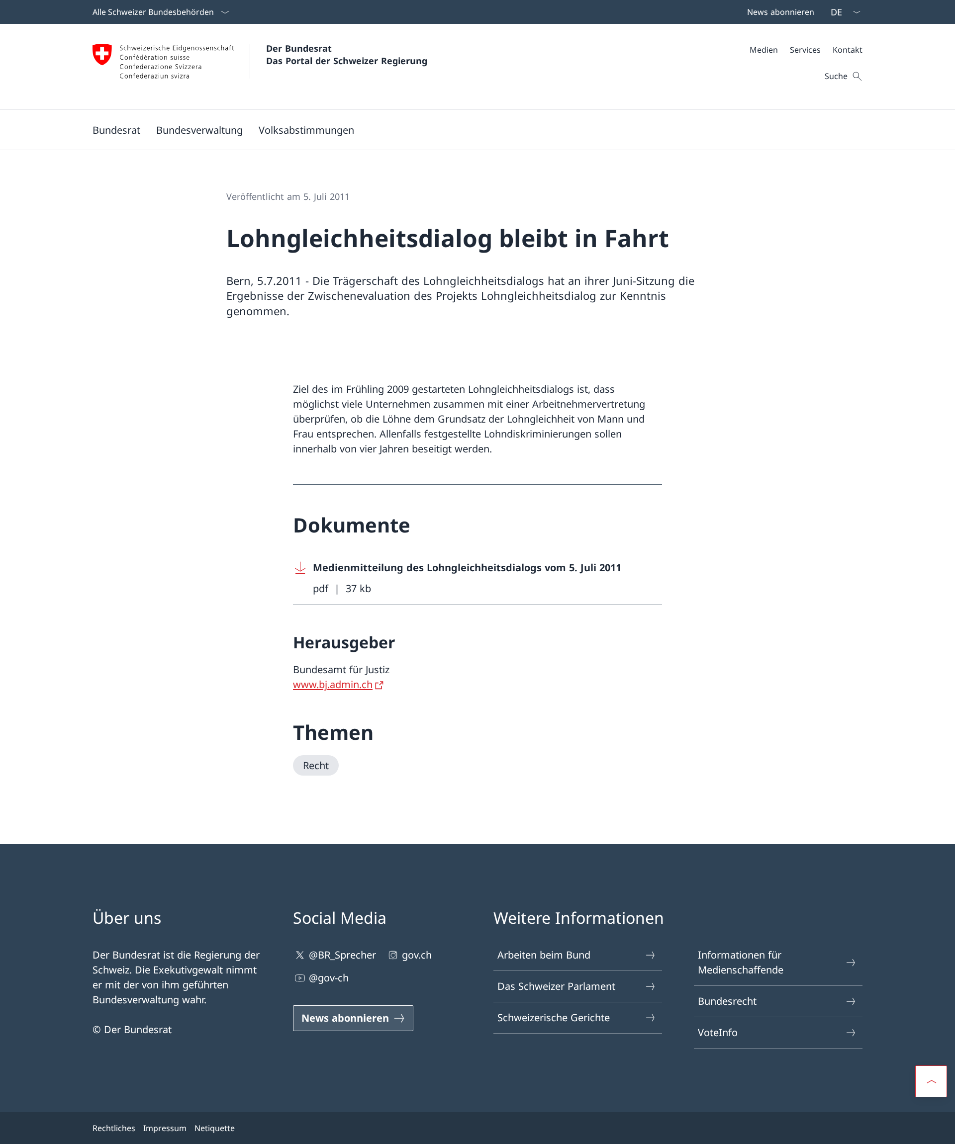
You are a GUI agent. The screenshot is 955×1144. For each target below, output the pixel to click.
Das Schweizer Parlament (556, 986)
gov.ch (417, 955)
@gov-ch (329, 977)
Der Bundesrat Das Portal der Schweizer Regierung (346, 54)
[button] (116, 130)
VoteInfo (718, 1032)
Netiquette (214, 1128)
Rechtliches (114, 1128)
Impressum (165, 1128)
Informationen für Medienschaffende (740, 962)
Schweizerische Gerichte (553, 1017)
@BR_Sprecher (342, 955)
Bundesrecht (727, 1001)
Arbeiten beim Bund (543, 955)
